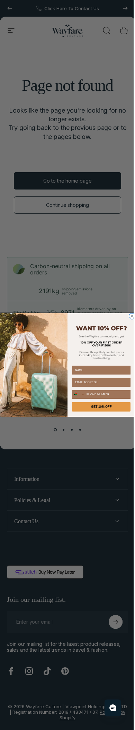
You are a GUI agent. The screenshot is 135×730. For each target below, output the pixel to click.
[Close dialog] (129, 316)
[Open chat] (107, 708)
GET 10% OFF (98, 406)
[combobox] (76, 394)
